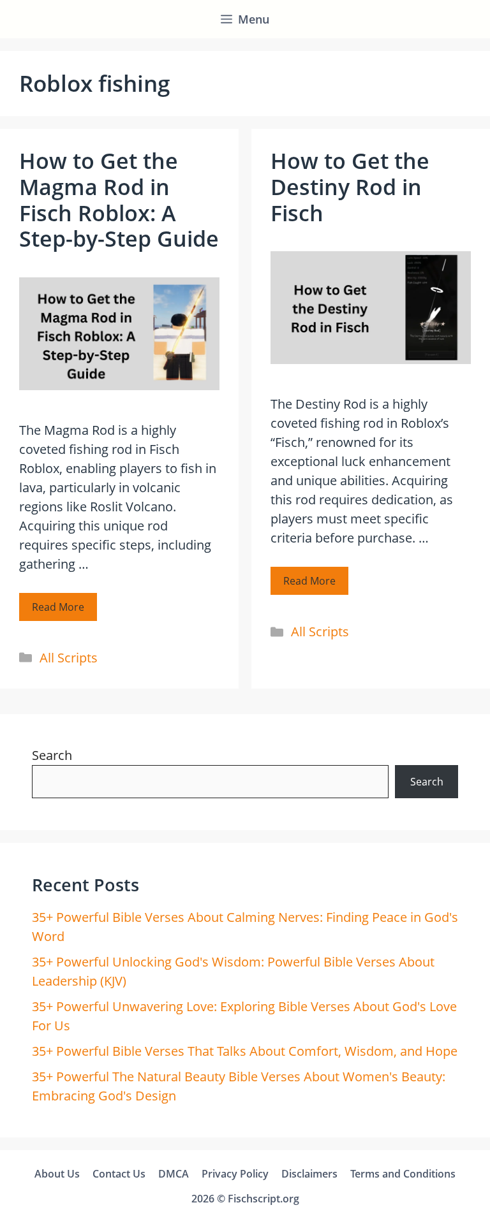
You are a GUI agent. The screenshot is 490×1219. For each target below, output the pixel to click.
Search (52, 755)
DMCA (173, 1174)
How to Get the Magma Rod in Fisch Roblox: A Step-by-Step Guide (119, 199)
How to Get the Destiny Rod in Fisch (350, 187)
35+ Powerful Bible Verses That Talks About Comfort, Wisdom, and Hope (244, 1051)
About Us (57, 1174)
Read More (58, 607)
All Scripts (69, 657)
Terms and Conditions (403, 1174)
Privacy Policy (235, 1174)
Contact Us (119, 1174)
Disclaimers (309, 1174)
